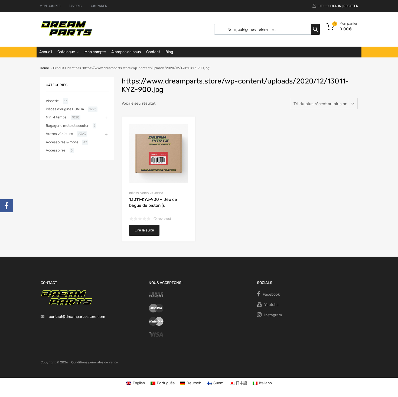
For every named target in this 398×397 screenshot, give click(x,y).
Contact (153, 52)
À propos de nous (126, 52)
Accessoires (56, 150)
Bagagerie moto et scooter (67, 126)
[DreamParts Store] (67, 34)
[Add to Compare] (186, 136)
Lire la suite (144, 230)
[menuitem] (135, 383)
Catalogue (66, 52)
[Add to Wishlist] (186, 127)
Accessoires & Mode (62, 142)
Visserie (52, 101)
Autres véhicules (59, 134)
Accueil (45, 52)
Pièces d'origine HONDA (146, 193)
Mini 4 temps (56, 117)
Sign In (335, 6)
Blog (169, 52)
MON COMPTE (50, 6)
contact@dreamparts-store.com (77, 316)
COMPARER (98, 6)
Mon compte (95, 52)
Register (350, 6)
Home (44, 68)
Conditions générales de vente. (95, 362)
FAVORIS (75, 6)
